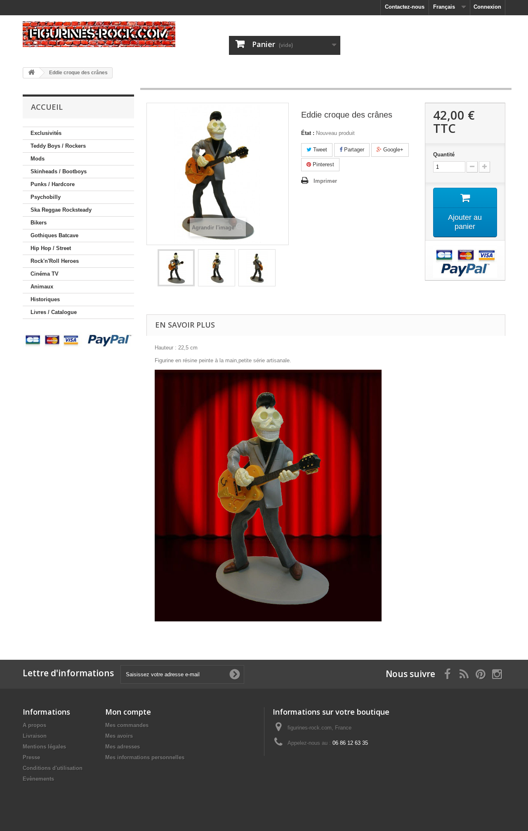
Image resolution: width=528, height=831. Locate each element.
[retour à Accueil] (31, 73)
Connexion (487, 7)
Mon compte (128, 712)
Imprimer (325, 181)
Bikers (39, 223)
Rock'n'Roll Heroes (55, 261)
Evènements (38, 779)
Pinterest (322, 164)
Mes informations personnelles (144, 757)
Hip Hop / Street (51, 248)
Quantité (444, 154)
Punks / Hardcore (53, 184)
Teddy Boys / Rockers (58, 146)
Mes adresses (122, 747)
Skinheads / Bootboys (59, 171)
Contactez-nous (404, 7)
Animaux (42, 286)
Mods (38, 159)
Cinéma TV (45, 274)
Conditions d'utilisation (52, 768)
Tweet (319, 149)
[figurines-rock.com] (99, 34)
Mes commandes (126, 725)
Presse (31, 757)
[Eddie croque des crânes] (176, 268)
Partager (353, 149)
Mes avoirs (119, 736)
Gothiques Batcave (54, 235)
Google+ (392, 149)
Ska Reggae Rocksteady (61, 210)
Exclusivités (46, 133)
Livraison (35, 736)
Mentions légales (44, 747)
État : (307, 133)
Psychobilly (46, 197)
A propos (34, 725)
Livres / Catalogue (54, 312)
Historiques (45, 299)
